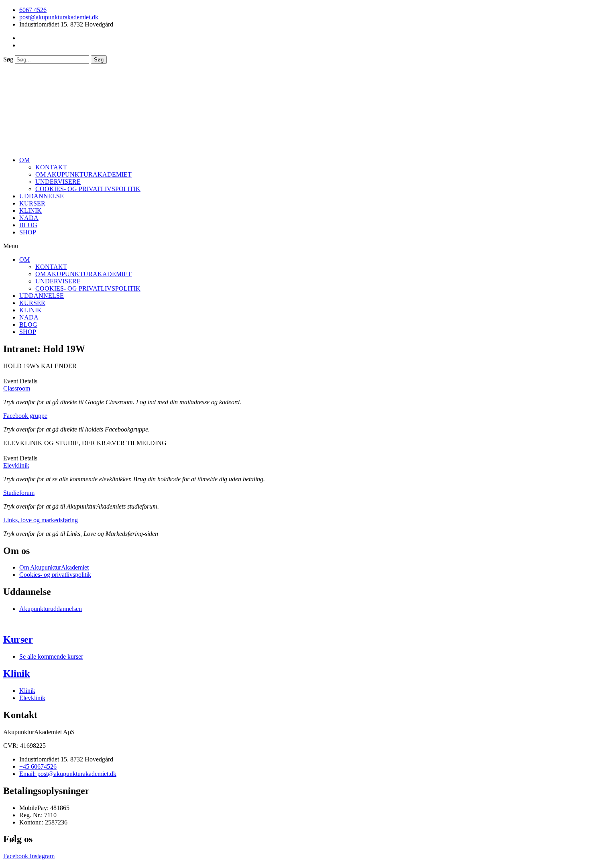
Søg (8, 59)
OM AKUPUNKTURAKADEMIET (83, 174)
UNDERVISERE (58, 181)
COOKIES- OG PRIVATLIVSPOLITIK (87, 188)
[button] (295, 246)
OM (24, 160)
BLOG (28, 225)
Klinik (16, 673)
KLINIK (30, 210)
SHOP (27, 232)
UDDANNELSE (41, 196)
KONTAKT (51, 167)
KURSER (32, 203)
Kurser (18, 639)
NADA (29, 217)
